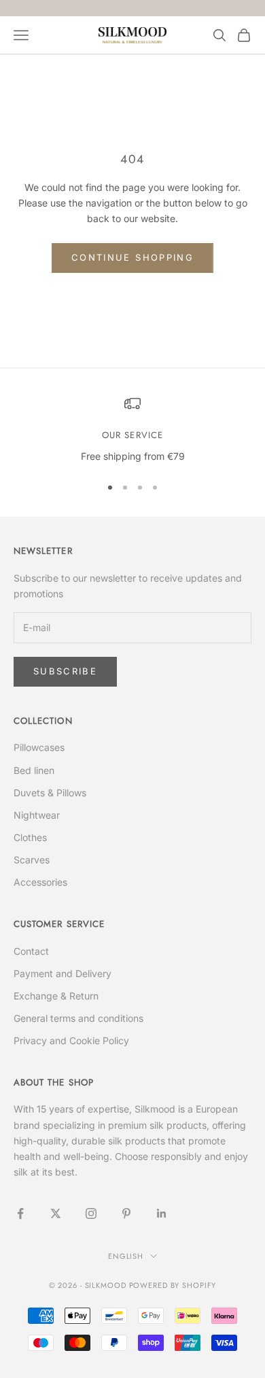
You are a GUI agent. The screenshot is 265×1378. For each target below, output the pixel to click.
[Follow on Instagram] (91, 1213)
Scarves (32, 859)
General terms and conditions (78, 1018)
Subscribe (65, 671)
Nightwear (37, 815)
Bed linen (34, 770)
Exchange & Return (56, 996)
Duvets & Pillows (50, 792)
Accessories (40, 882)
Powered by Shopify (173, 1285)
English (125, 1256)
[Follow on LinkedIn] (162, 1213)
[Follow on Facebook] (20, 1213)
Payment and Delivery (62, 973)
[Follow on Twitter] (56, 1213)
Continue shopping (132, 257)
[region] (132, 430)
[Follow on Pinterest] (126, 1213)
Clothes (30, 837)
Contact (31, 951)
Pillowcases (39, 747)
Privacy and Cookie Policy (71, 1040)
